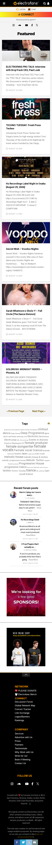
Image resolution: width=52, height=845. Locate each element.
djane (47, 433)
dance (6, 433)
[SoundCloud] (20, 25)
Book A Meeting (22, 759)
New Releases (40, 240)
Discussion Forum (24, 702)
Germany (10, 454)
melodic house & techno (36, 457)
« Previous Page (15, 411)
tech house (43, 467)
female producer (36, 443)
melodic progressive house (14, 460)
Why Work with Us (24, 752)
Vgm (47, 470)
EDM (25, 437)
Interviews (19, 58)
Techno (25, 117)
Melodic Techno (35, 460)
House (25, 175)
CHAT (33, 9)
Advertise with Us (23, 737)
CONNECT (27, 14)
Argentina (7, 430)
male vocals (40, 454)
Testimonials (21, 748)
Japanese (31, 454)
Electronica (44, 436)
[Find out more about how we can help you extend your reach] (26, 616)
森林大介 (31, 522)
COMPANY (21, 729)
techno (7, 470)
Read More (30, 535)
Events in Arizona (38, 439)
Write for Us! (21, 756)
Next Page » (38, 411)
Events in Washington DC (14, 443)
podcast (16, 464)
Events (7, 117)
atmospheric (16, 430)
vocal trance (26, 474)
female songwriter (20, 446)
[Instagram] (13, 25)
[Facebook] (32, 25)
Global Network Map (25, 705)
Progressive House (31, 463)
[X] (37, 25)
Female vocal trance (28, 450)
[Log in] (47, 4)
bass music (25, 430)
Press (18, 741)
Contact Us (20, 763)
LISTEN (22, 9)
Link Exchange (22, 713)
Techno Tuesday (18, 471)
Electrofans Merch (27, 694)
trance (31, 470)
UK (37, 471)
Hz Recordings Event (30, 520)
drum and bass (9, 436)
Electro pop (10, 439)
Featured (8, 58)
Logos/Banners (22, 716)
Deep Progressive (32, 433)
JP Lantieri (31, 498)
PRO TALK (30, 58)
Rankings (19, 720)
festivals (46, 450)
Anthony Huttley (31, 550)
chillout (43, 429)
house (18, 453)
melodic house (13, 456)
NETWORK (21, 686)
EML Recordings (22, 440)
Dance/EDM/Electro (13, 240)
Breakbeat (33, 430)
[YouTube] (26, 25)
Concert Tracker (23, 709)
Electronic (32, 436)
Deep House (15, 433)
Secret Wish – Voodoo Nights (22, 249)
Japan (24, 453)
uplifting (41, 471)
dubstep (20, 437)
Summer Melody (33, 467)
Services (19, 733)
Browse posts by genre (25, 20)
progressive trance (16, 467)
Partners (19, 744)
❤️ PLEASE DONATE (26, 690)
